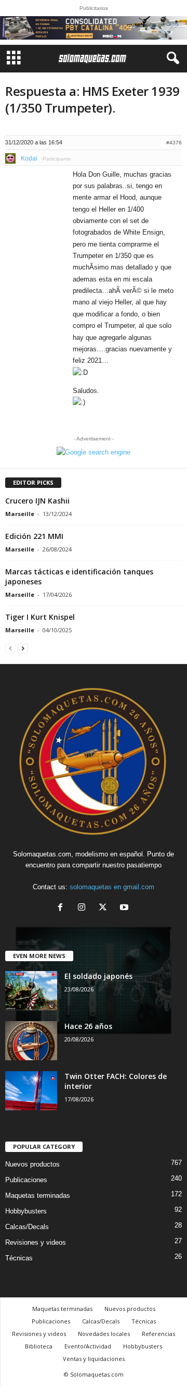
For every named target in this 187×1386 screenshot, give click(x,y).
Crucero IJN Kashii (37, 501)
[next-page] (23, 648)
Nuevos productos (32, 1164)
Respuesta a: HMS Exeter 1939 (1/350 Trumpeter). (92, 99)
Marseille (19, 514)
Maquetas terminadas (37, 1195)
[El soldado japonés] (31, 990)
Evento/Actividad (87, 1346)
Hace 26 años (88, 1026)
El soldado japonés (98, 976)
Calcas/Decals (27, 1227)
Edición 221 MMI (34, 536)
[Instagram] (84, 908)
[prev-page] (10, 648)
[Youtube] (125, 908)
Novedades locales (104, 1334)
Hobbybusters (26, 1211)
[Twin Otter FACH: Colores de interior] (31, 1090)
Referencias (158, 1334)
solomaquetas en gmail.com (112, 887)
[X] (105, 908)
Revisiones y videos (35, 1242)
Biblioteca (38, 1346)
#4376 (174, 142)
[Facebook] (62, 908)
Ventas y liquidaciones (94, 1359)
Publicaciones (26, 1180)
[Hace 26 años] (31, 1040)
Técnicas (19, 1258)
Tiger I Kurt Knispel (40, 617)
